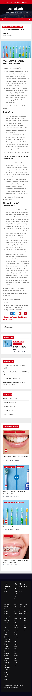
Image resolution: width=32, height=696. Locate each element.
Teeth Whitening (8, 414)
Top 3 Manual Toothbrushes (11, 378)
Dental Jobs (16, 9)
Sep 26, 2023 (17, 351)
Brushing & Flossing (8, 26)
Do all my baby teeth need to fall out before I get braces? (15, 561)
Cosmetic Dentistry (9, 402)
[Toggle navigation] (29, 19)
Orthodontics (7, 410)
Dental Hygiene (18, 26)
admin (6, 33)
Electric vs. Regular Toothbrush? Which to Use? (20, 347)
